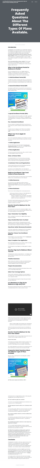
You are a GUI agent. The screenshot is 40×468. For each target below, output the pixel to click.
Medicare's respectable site (13, 183)
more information (11, 451)
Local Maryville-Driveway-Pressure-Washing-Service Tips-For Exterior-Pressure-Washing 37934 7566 (15, 2)
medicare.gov (28, 236)
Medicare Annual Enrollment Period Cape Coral (17, 434)
